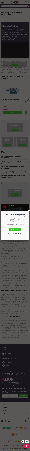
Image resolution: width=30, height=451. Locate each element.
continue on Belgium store (15, 233)
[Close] (28, 210)
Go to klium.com (15, 229)
